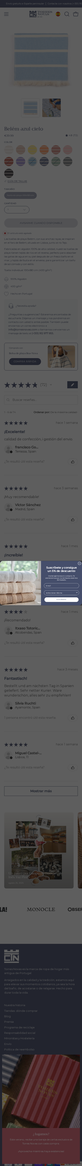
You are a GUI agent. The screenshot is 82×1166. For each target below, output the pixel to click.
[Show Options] (77, 592)
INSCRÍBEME (61, 599)
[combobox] (61, 592)
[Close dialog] (79, 563)
